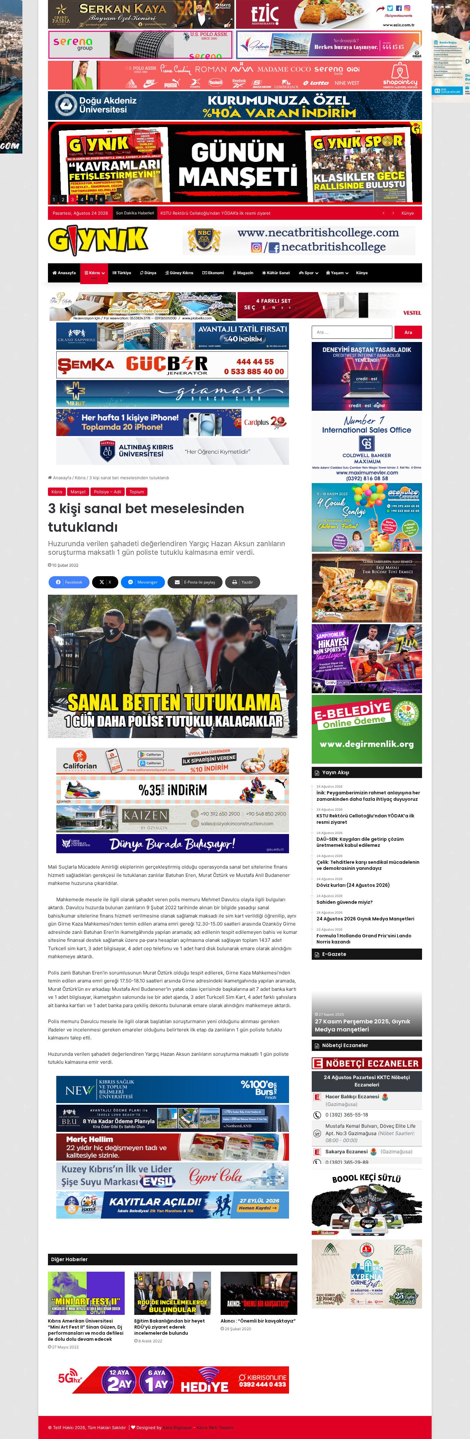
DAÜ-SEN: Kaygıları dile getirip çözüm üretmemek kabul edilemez (225, 213)
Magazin (244, 272)
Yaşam (337, 272)
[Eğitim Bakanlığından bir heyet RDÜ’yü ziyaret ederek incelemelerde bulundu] (172, 1293)
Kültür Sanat (278, 272)
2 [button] (63, 199)
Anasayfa (66, 272)
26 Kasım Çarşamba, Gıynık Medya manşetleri (356, 1025)
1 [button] (54, 199)
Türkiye (123, 272)
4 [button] (82, 199)
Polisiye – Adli (107, 491)
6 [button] (101, 199)
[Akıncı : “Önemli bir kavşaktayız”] (259, 1293)
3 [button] (72, 199)
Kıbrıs (94, 272)
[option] (367, 1001)
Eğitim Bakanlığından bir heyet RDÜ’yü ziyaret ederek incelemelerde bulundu (169, 1327)
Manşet (78, 491)
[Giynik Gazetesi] (98, 241)
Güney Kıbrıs (181, 272)
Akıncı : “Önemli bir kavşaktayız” (258, 1321)
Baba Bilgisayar (177, 1427)
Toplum (136, 491)
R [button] (91, 199)
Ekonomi (215, 272)
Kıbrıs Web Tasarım (215, 1427)
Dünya (150, 272)
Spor (309, 272)
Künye (408, 213)
